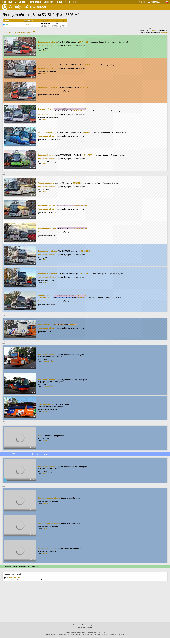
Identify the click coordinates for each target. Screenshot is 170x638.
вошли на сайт (14, 577)
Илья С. (45, 528)
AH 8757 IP (81, 109)
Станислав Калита (48, 361)
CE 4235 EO (86, 132)
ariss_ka (45, 411)
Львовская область (46, 183)
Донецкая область (14, 25)
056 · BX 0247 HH (80, 205)
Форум (85, 625)
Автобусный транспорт (27, 7)
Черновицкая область (47, 65)
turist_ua (45, 553)
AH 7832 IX (72, 324)
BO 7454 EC (83, 42)
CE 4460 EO (86, 65)
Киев (40, 436)
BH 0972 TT (88, 155)
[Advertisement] (85, 602)
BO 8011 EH (85, 251)
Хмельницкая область (47, 205)
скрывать (155, 29)
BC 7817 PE (77, 183)
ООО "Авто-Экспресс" (31, 25)
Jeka (44, 50)
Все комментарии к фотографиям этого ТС (18, 32)
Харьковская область (47, 45)
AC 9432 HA (77, 111)
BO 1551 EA (83, 87)
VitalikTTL (46, 440)
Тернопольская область (47, 42)
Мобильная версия (85, 627)
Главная (76, 625)
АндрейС (45, 503)
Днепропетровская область (49, 498)
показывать (164, 32)
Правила (93, 625)
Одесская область (45, 155)
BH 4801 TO (80, 297)
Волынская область (46, 111)
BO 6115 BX (85, 274)
